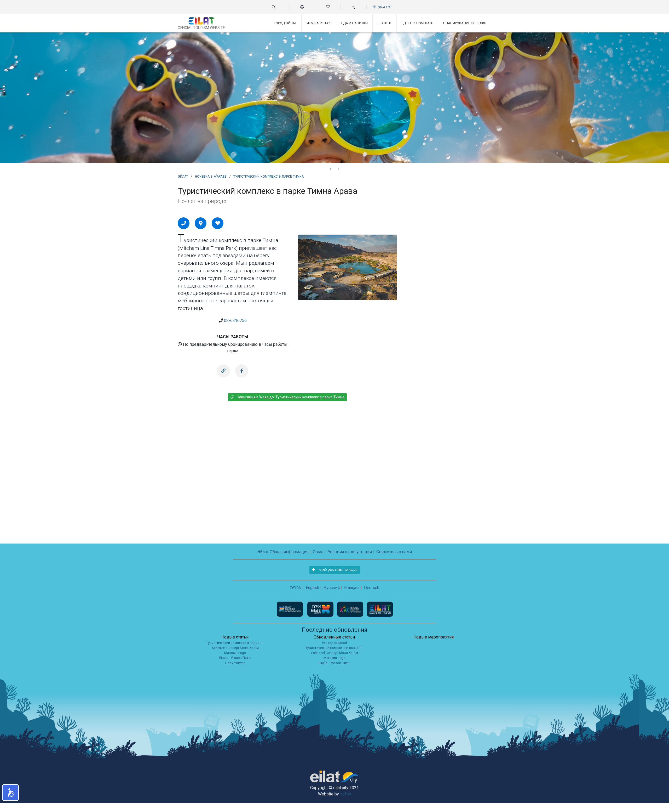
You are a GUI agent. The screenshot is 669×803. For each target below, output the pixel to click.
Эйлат (183, 176)
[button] (10, 792)
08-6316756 (235, 320)
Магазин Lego (235, 653)
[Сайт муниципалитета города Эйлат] (321, 608)
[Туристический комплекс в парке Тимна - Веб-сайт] (223, 371)
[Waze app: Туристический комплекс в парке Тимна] (201, 223)
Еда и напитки (354, 23)
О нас (318, 551)
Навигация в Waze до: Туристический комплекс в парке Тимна (290, 397)
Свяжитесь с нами (394, 551)
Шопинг (385, 23)
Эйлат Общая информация (282, 551)
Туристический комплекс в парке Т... (235, 643)
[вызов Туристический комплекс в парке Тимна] (183, 223)
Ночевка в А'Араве (210, 176)
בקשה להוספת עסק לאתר (337, 570)
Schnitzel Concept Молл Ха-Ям (235, 648)
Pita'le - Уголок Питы (235, 658)
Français (352, 587)
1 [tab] (330, 169)
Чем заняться (319, 23)
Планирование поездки (465, 23)
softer (345, 793)
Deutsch (371, 587)
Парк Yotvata (235, 663)
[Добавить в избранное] (217, 223)
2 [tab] (338, 169)
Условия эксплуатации (350, 551)
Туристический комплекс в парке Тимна (268, 176)
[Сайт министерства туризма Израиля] (351, 608)
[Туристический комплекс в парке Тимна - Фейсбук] (241, 371)
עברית (295, 587)
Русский (332, 587)
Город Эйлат (285, 23)
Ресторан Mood (334, 643)
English (312, 587)
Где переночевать (417, 23)
